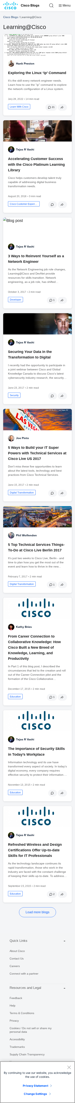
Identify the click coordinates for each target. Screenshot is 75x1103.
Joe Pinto (22, 438)
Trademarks (17, 1046)
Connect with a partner (24, 973)
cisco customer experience (24, 204)
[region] (37, 1082)
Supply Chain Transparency (27, 1054)
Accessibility (17, 1039)
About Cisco (17, 951)
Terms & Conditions (22, 1013)
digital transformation (22, 492)
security (14, 395)
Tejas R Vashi (25, 149)
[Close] (69, 1067)
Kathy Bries (24, 626)
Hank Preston (25, 63)
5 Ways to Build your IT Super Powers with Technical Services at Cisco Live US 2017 (37, 453)
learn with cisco (19, 107)
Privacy (14, 1020)
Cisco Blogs (30, 5)
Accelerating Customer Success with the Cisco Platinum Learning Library (36, 164)
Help (12, 1005)
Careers (15, 966)
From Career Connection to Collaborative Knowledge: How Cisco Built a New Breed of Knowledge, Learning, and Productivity (34, 647)
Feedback (16, 998)
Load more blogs (37, 912)
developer (15, 300)
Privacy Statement (35, 1085)
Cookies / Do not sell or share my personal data (31, 1030)
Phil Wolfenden (26, 535)
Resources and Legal (25, 988)
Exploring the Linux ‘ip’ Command (37, 73)
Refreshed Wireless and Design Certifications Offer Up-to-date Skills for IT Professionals (35, 850)
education (15, 697)
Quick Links (18, 941)
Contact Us (17, 958)
